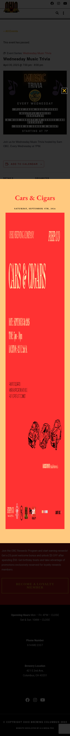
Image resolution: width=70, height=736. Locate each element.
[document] (35, 368)
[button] (64, 90)
